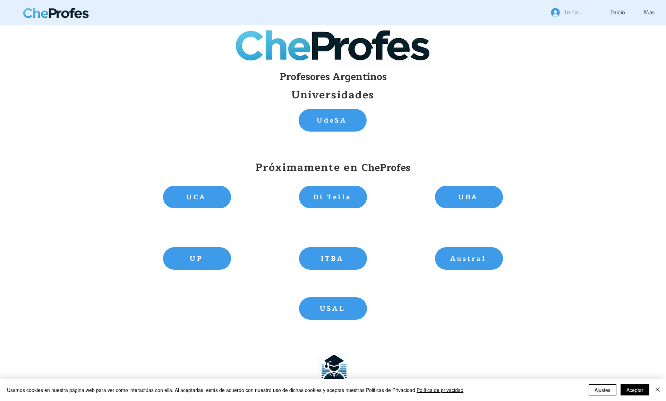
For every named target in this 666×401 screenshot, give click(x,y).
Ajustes (602, 389)
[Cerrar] (658, 389)
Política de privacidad (440, 389)
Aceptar (634, 389)
